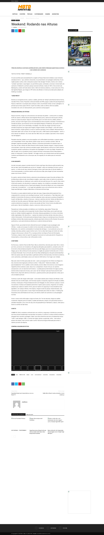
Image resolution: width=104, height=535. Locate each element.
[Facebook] (82, 14)
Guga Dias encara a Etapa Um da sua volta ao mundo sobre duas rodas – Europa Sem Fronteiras (38, 432)
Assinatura (55, 14)
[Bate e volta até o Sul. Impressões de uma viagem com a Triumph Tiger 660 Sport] (56, 423)
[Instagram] (85, 14)
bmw (17, 374)
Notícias (15, 14)
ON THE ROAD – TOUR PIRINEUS (18, 430)
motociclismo (52, 374)
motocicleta (45, 374)
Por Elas (29, 14)
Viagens (47, 14)
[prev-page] (12, 436)
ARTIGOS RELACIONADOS (18, 414)
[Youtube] (87, 14)
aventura (28, 78)
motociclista (58, 374)
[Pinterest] (19, 30)
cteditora (15, 27)
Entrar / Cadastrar (14, 1)
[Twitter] (16, 30)
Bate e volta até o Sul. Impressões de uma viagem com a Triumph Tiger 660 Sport (56, 432)
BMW (13, 312)
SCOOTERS (22, 14)
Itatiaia (28, 374)
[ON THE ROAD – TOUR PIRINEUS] (19, 423)
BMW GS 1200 (22, 374)
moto (32, 374)
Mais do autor (29, 414)
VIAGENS (22, 18)
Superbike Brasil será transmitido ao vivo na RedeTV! (22, 394)
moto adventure (38, 374)
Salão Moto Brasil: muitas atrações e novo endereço (53, 394)
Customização (38, 14)
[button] (91, 14)
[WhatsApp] (23, 30)
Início (12, 18)
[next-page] (15, 436)
